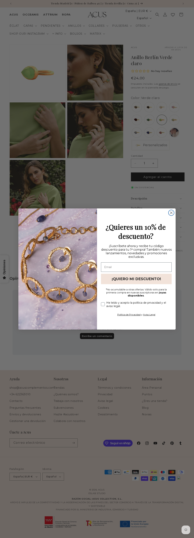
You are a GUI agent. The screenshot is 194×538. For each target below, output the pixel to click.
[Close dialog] (171, 213)
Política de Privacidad (129, 314)
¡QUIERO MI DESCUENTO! (136, 279)
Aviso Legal (149, 314)
